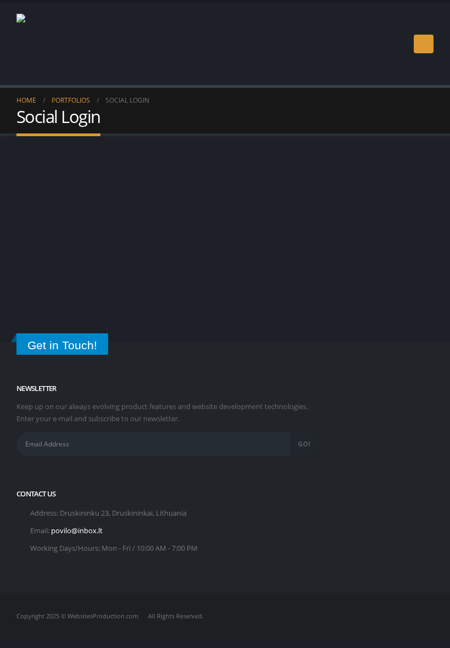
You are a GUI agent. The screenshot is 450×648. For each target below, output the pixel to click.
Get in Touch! (62, 345)
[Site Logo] (46, 44)
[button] (424, 44)
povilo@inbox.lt (77, 530)
